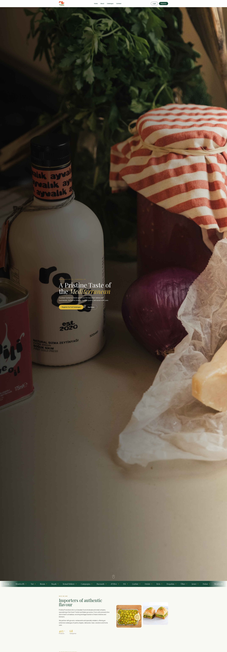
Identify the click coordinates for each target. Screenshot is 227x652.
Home (96, 3)
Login (154, 3)
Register (163, 3)
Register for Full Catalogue (71, 307)
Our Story (91, 307)
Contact (118, 3)
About (102, 3)
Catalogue (110, 3)
